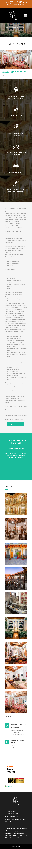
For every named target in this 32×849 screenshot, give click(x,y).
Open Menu (25, 15)
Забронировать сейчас (15, 423)
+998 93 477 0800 (15, 1)
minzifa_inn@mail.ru (11, 3)
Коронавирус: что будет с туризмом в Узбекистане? (19, 726)
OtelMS (19, 846)
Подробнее (5, 75)
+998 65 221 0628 (12, 811)
